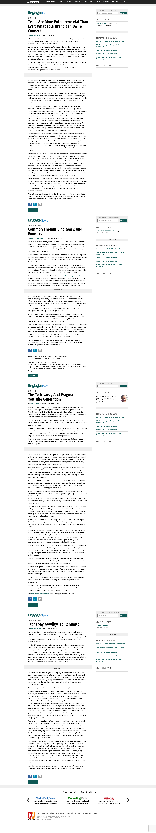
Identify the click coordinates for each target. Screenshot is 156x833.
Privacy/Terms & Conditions (90, 813)
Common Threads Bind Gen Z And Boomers (110, 41)
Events (60, 2)
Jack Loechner (34, 404)
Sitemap (77, 813)
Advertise (115, 2)
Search (91, 2)
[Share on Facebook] (30, 204)
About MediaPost (42, 813)
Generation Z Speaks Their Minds (107, 54)
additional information (40, 594)
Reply (30, 371)
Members (77, 2)
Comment (33, 210)
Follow (124, 2)
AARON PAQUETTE (102, 23)
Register (106, 2)
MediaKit (51, 813)
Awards (68, 2)
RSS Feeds (70, 813)
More (85, 2)
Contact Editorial (61, 813)
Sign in (98, 2)
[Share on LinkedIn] (35, 204)
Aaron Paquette (35, 35)
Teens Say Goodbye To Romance (107, 50)
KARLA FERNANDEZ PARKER (105, 231)
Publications (50, 2)
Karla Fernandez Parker (38, 238)
